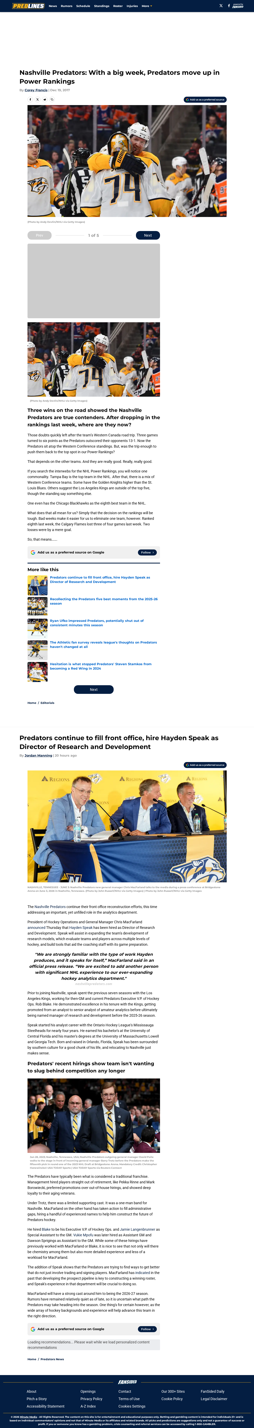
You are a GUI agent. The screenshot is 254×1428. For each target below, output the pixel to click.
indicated (143, 1273)
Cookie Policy (172, 1399)
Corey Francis (36, 90)
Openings (88, 1391)
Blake (46, 1229)
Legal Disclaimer (214, 1399)
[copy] (52, 99)
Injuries (132, 6)
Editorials (47, 703)
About (31, 1391)
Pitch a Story (37, 1399)
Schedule (83, 6)
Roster (118, 6)
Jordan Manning (38, 755)
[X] (221, 5)
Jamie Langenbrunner (137, 1229)
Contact (124, 1391)
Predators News (52, 1359)
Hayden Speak (81, 927)
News (53, 6)
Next (148, 235)
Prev (39, 235)
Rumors (66, 6)
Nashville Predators (50, 907)
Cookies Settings (131, 1406)
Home (32, 703)
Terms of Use (129, 1399)
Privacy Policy (91, 1399)
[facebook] (229, 5)
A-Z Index (88, 1406)
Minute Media (28, 1416)
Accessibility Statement (45, 1406)
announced (37, 927)
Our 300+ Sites (173, 1391)
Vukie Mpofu (83, 1235)
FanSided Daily (212, 1391)
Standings (101, 6)
